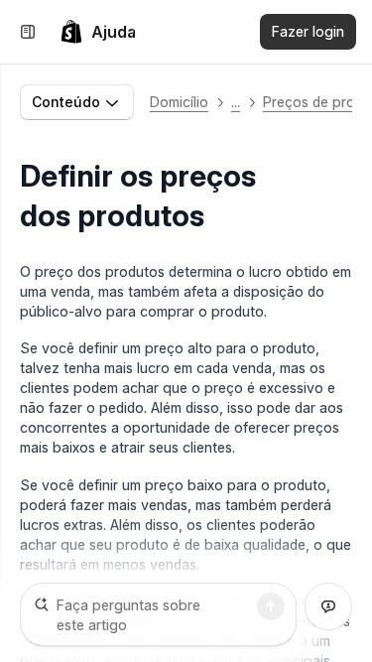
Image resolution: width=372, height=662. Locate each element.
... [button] (235, 101)
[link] (98, 32)
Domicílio (179, 101)
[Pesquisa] (271, 606)
